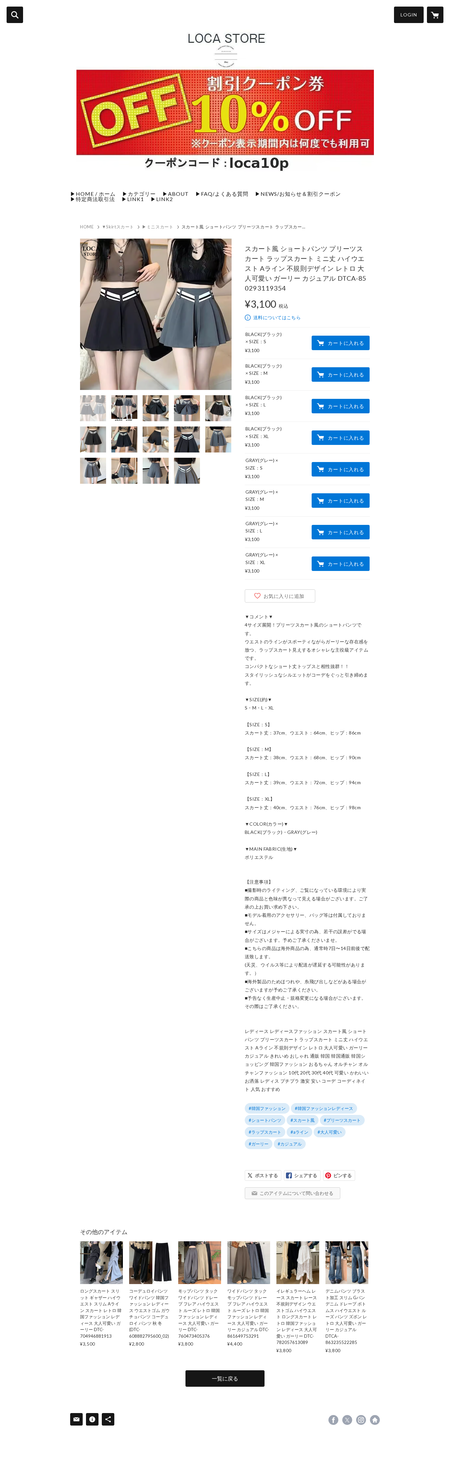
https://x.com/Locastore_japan (347, 1420)
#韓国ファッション (267, 1108)
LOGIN (409, 14)
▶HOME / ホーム (93, 194)
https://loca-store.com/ (375, 1420)
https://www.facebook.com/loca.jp (333, 1420)
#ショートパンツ (265, 1120)
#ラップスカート (265, 1132)
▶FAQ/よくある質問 (221, 194)
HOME (87, 226)
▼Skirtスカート (118, 226)
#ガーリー (258, 1144)
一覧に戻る (225, 1378)
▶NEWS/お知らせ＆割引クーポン (298, 194)
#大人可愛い (330, 1132)
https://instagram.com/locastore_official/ (361, 1420)
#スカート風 (303, 1120)
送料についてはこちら (277, 317)
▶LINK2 (162, 199)
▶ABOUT (175, 194)
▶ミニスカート (158, 226)
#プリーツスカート (342, 1120)
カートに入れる (346, 343)
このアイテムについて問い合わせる (296, 1193)
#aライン (299, 1132)
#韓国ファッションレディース (324, 1108)
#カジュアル (290, 1144)
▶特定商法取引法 (92, 199)
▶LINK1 (133, 199)
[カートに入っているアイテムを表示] (435, 15)
